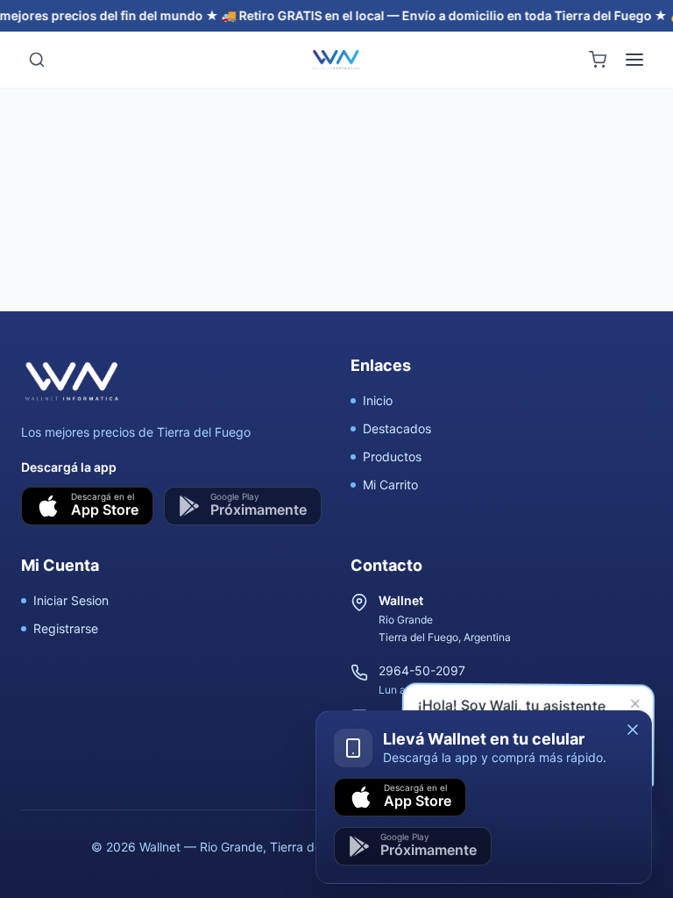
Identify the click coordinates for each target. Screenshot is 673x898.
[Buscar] (37, 59)
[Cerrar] (632, 729)
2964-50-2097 (422, 670)
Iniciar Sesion (71, 600)
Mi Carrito (390, 484)
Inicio (378, 400)
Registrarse (65, 628)
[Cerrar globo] (635, 704)
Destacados (397, 428)
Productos (392, 456)
